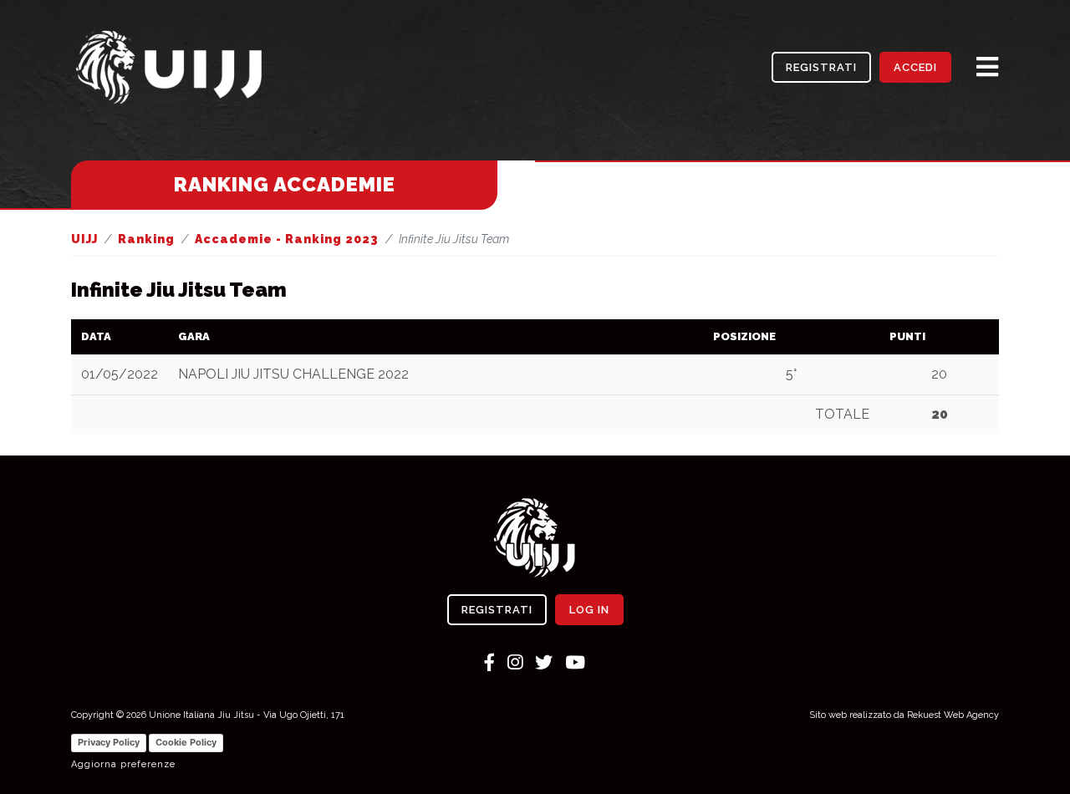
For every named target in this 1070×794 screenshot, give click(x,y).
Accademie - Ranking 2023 (287, 239)
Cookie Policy (186, 742)
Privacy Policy (109, 742)
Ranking (146, 239)
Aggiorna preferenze (123, 764)
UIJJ (84, 239)
